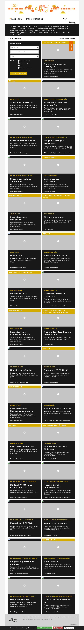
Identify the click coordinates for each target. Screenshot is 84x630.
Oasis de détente (19, 599)
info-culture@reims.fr (57, 617)
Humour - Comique (18, 30)
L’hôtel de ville (18, 293)
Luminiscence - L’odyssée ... (52, 180)
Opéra (32, 32)
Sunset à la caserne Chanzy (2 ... (55, 65)
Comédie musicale (59, 26)
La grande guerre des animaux (22, 562)
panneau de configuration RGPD (43, 619)
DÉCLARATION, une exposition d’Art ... (21, 486)
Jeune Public (48, 30)
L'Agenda (16, 19)
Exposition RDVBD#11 (22, 523)
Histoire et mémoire (21, 370)
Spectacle (55, 32)
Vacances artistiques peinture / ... (55, 103)
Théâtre (66, 32)
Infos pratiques (34, 19)
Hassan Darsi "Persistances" (52, 486)
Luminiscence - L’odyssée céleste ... (21, 333)
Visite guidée (16, 34)
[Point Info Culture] (42, 8)
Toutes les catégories (21, 26)
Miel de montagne (54, 217)
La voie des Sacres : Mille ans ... (55, 448)
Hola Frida (16, 255)
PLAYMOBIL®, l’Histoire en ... (57, 601)
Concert (14, 28)
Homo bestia (51, 561)
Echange (32, 28)
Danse (22, 28)
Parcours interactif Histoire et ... (54, 295)
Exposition (63, 28)
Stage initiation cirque (22, 140)
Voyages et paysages (55, 523)
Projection (43, 32)
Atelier (37, 26)
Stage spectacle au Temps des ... (21, 180)
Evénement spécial (47, 28)
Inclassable (34, 30)
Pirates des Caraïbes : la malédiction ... (58, 333)
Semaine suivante (67, 38)
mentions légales (69, 617)
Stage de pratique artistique (54, 142)
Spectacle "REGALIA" (22, 102)
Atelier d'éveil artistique (57, 408)
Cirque (46, 26)
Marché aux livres (18, 32)
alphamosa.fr (73, 624)
